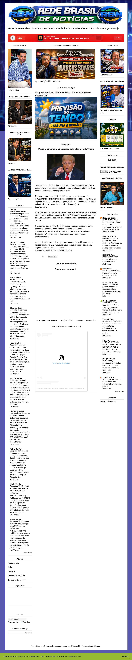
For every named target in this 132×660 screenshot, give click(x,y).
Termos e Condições (17, 580)
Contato (11, 571)
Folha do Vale (16, 449)
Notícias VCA (108, 255)
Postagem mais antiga (86, 320)
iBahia (13, 209)
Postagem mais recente (47, 320)
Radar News (15, 277)
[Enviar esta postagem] (42, 256)
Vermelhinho (108, 319)
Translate (26, 622)
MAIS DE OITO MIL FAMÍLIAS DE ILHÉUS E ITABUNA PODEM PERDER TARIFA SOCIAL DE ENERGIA (111, 347)
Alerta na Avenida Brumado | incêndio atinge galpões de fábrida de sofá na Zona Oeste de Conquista (112, 307)
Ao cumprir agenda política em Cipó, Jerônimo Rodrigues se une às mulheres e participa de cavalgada (112, 243)
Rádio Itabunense (107, 402)
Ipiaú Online (15, 343)
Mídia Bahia (15, 484)
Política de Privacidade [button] (73, 656)
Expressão (107, 269)
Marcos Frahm (109, 236)
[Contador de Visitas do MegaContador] (112, 160)
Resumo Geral (109, 218)
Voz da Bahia (16, 378)
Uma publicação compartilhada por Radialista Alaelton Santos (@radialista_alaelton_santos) (65, 388)
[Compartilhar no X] (53, 257)
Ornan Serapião (109, 282)
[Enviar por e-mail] (49, 257)
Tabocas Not (108, 377)
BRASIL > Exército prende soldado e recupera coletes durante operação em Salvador (111, 289)
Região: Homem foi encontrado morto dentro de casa (110, 259)
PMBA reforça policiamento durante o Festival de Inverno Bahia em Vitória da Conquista (111, 365)
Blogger (97, 646)
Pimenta (106, 340)
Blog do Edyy (16, 308)
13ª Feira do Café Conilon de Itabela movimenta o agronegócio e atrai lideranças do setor (18, 284)
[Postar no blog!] (51, 257)
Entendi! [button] (125, 656)
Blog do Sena (108, 359)
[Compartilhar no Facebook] (54, 257)
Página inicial (66, 320)
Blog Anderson (109, 301)
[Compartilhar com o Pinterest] (56, 257)
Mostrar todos (27, 553)
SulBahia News (17, 411)
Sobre (10, 567)
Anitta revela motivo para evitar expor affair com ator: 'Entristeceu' (19, 213)
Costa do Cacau (17, 242)
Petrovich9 (75, 646)
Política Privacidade (16, 576)
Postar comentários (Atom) (69, 326)
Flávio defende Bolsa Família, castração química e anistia (111, 272)
